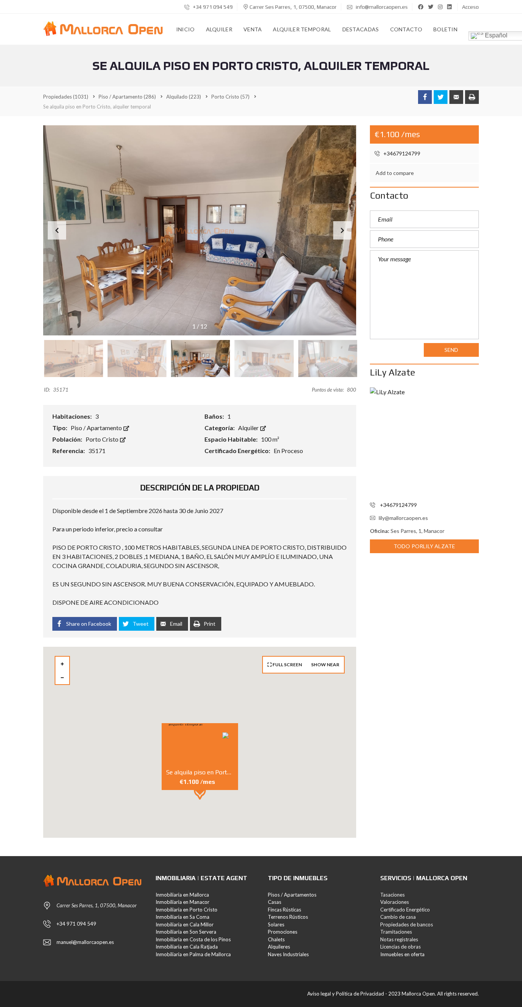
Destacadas (360, 29)
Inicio (185, 29)
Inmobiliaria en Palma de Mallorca (193, 954)
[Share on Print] (472, 97)
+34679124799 (401, 153)
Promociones (282, 932)
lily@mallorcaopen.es (403, 518)
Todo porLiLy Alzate (424, 546)
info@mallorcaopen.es (381, 7)
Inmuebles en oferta (402, 954)
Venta (252, 29)
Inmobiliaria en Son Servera (186, 932)
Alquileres (279, 947)
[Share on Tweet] (440, 97)
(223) (183, 97)
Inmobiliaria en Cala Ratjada (187, 947)
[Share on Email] (456, 97)
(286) (127, 97)
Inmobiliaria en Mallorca (182, 895)
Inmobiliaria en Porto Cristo (186, 910)
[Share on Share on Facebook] (425, 97)
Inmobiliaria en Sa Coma (182, 917)
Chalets (276, 939)
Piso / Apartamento (97, 427)
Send (451, 349)
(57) (230, 97)
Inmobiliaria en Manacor (182, 902)
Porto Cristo (103, 439)
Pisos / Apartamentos (292, 895)
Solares (276, 924)
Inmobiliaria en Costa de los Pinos (193, 939)
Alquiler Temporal (302, 29)
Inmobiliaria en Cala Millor (185, 924)
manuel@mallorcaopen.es (85, 942)
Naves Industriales (288, 954)
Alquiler (219, 29)
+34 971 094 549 (212, 7)
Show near (325, 664)
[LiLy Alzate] (424, 441)
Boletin (445, 29)
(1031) (65, 97)
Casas (274, 902)
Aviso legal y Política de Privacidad (345, 994)
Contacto (406, 29)
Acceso (470, 7)
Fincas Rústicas (284, 910)
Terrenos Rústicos (288, 917)
